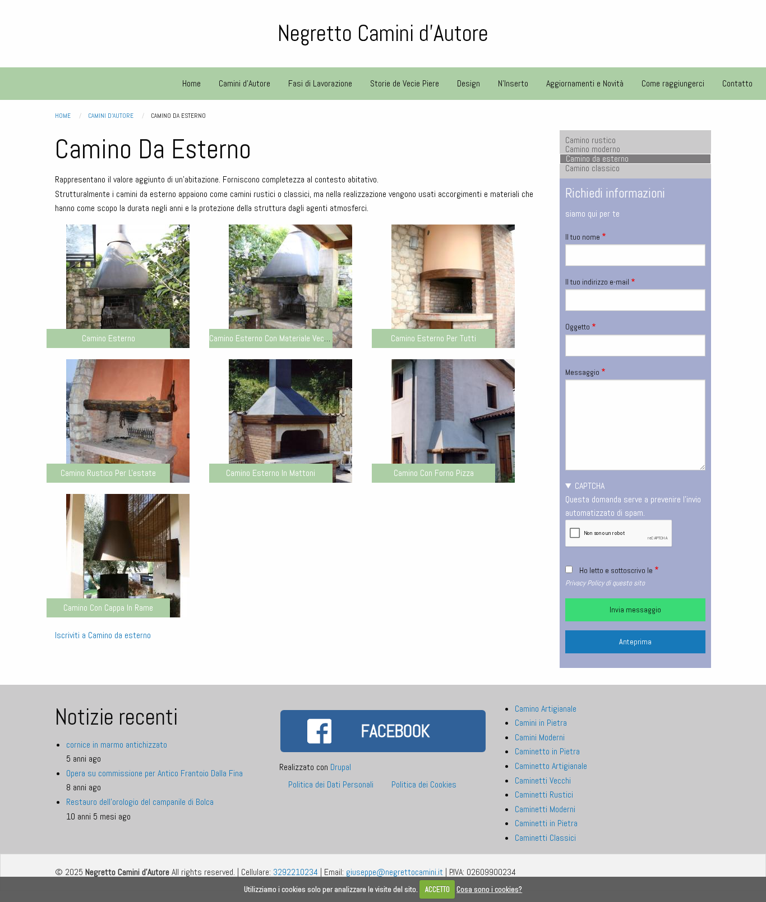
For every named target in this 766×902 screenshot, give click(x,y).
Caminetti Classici (545, 838)
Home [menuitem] (191, 83)
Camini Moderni (540, 737)
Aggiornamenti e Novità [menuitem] (585, 83)
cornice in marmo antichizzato (116, 744)
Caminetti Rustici (544, 794)
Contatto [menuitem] (737, 83)
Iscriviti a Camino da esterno (103, 635)
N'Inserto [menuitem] (513, 83)
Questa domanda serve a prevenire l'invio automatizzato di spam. (633, 499)
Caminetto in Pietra (547, 751)
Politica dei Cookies (423, 784)
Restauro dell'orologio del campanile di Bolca (140, 802)
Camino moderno (592, 149)
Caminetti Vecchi (543, 780)
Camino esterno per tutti (433, 338)
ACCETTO (437, 889)
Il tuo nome (582, 237)
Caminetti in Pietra (546, 823)
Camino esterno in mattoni (270, 473)
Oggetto (577, 327)
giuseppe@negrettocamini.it (394, 872)
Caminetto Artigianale (551, 766)
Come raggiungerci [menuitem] (673, 83)
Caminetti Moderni (545, 809)
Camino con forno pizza (434, 473)
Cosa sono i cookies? (489, 889)
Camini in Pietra (541, 723)
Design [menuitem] (468, 83)
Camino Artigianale (545, 709)
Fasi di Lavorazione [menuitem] (320, 83)
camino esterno (108, 338)
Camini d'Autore (110, 116)
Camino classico (592, 168)
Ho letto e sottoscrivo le (616, 570)
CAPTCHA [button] (590, 486)
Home (63, 116)
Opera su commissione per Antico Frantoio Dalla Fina (154, 773)
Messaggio (582, 372)
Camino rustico (590, 140)
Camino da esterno (597, 158)
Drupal (340, 767)
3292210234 (295, 872)
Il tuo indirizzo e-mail (597, 282)
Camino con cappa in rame (108, 607)
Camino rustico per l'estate (108, 473)
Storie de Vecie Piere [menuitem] (404, 83)
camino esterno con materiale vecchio (273, 338)
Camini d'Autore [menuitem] (244, 83)
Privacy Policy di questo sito (605, 583)
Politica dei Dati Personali (330, 784)
